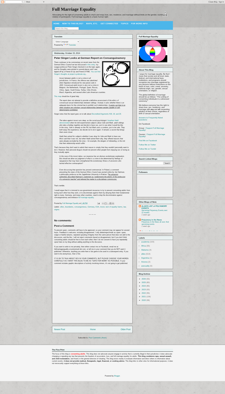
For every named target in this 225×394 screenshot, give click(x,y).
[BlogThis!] (105, 203)
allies (62, 207)
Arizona (144, 262)
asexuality (145, 266)
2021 (144, 297)
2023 (144, 289)
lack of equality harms (114, 207)
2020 (144, 300)
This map (57, 96)
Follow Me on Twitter (147, 145)
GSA (97, 207)
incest (102, 207)
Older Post (125, 329)
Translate (72, 45)
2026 (144, 279)
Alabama (145, 250)
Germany (91, 207)
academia (145, 242)
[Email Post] (98, 203)
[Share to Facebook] (110, 203)
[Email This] (103, 203)
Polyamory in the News (152, 220)
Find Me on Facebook (148, 140)
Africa (143, 246)
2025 (144, 282)
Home (93, 329)
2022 (144, 293)
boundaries (69, 207)
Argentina (145, 258)
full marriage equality (86, 197)
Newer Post (59, 329)
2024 (144, 286)
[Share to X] (108, 203)
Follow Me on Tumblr (147, 149)
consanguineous (80, 207)
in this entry (90, 65)
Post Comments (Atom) (98, 338)
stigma (56, 210)
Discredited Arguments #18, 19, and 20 (106, 114)
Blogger (117, 376)
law (124, 207)
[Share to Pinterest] (113, 203)
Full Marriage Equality (74, 9)
